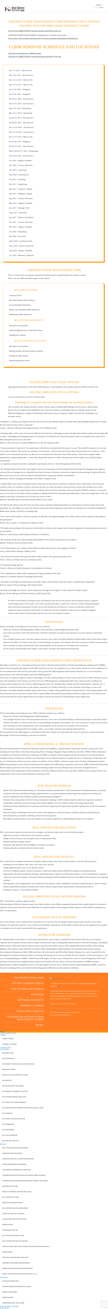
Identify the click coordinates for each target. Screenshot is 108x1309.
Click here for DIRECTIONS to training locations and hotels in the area (34, 31)
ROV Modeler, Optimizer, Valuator (15, 1091)
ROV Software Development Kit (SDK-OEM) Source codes (22, 1108)
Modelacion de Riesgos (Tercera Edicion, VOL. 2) (19, 1274)
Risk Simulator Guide (10, 1186)
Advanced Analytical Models (13, 1213)
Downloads (4, 1277)
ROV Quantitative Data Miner (13, 1086)
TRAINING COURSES (32, 1005)
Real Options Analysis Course (13, 1235)
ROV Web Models (8, 1130)
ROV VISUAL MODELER (9, 1135)
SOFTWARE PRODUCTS (31, 1000)
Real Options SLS (8, 1058)
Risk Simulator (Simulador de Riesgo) (16, 1263)
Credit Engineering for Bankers (14, 1164)
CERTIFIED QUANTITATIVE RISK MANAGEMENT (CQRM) (25, 1018)
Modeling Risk (7, 1224)
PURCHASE (37, 994)
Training (3, 1035)
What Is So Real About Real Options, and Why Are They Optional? (26, 1246)
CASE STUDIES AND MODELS (27, 989)
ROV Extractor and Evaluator (13, 1119)
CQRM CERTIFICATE (8, 1033)
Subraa (59, 986)
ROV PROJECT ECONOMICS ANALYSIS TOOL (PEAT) (18, 1064)
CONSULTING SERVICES (30, 1011)
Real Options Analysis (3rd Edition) (15, 1148)
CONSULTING (5, 1048)
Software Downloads (10, 1281)
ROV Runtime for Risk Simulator (14, 1097)
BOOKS (39, 1025)
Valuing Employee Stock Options (14, 1219)
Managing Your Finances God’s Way (15, 1257)
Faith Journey (7, 1252)
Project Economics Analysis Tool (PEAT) (16, 1191)
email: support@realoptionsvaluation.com (60, 1015)
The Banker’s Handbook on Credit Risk (16, 1170)
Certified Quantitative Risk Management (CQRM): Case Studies (25, 1181)
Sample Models (8, 1297)
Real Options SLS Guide (10, 1197)
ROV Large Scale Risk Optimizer (14, 1102)
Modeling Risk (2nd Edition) (12, 1202)
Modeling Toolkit (9, 1069)
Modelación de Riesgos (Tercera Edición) (17, 1268)
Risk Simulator (8, 1053)
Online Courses (8, 1038)
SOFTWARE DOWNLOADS (29, 977)
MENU (2, 1032)
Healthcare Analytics (10, 1140)
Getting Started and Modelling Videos (16, 1286)
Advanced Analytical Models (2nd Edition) (18, 1159)
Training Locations (9, 1044)
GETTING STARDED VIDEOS (28, 983)
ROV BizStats (7, 1080)
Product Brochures (9, 1292)
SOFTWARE (4, 1049)
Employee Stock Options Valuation (15, 1075)
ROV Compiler (7, 1113)
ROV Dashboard (8, 1124)
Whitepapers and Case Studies (13, 1303)
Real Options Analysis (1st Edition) (15, 1241)
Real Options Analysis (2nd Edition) (15, 1208)
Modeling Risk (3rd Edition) (12, 1153)
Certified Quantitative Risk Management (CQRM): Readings (23, 1175)
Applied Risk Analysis (10, 1230)
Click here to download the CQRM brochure (24, 53)
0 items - (99, 7)
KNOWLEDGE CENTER (9, 1306)
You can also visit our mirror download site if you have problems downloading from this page (43, 38)
